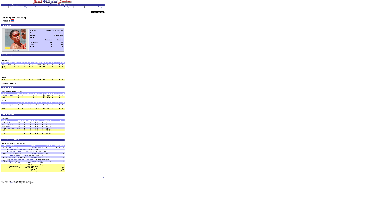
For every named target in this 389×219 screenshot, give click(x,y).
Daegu (8, 122)
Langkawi (10, 124)
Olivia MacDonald (27, 151)
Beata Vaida (29, 159)
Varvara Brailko (14, 155)
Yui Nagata (13, 149)
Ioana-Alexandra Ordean (17, 159)
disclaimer (11, 183)
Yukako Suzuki (22, 149)
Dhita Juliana (14, 163)
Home (4, 7)
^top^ (103, 177)
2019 (3, 64)
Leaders (79, 7)
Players (26, 7)
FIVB (17, 50)
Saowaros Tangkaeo (7, 95)
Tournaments (52, 7)
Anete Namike (24, 155)
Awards (90, 7)
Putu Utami (22, 163)
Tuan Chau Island (12, 128)
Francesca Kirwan (15, 151)
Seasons (37, 7)
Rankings (67, 7)
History (100, 7)
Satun (9, 126)
